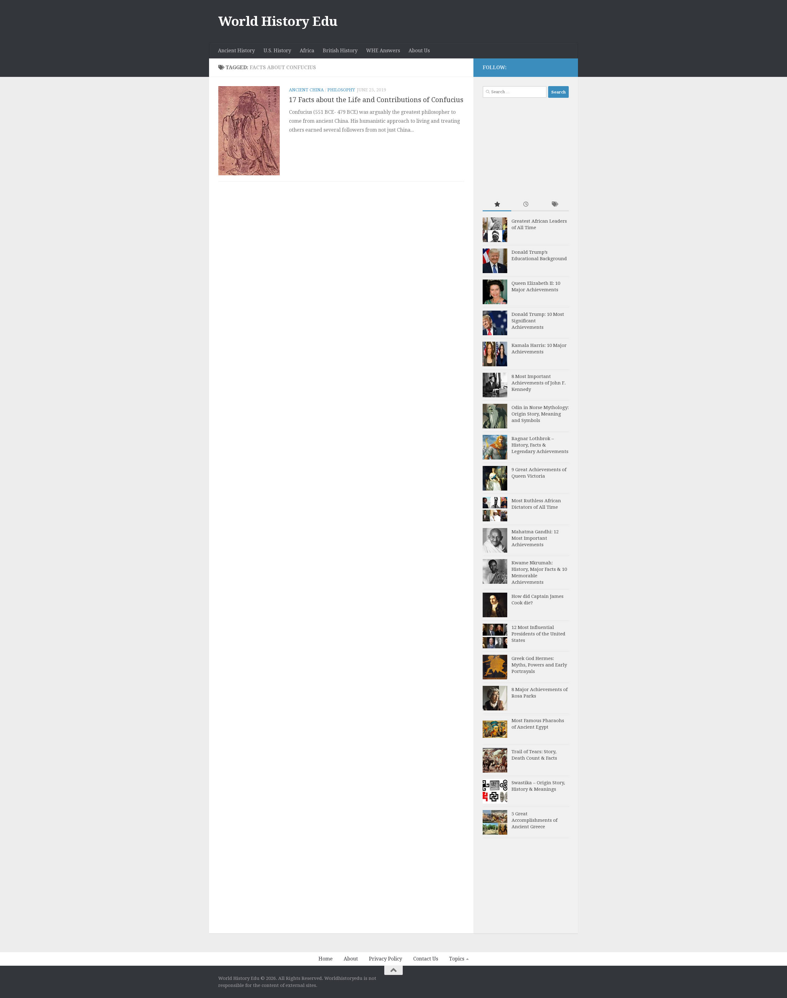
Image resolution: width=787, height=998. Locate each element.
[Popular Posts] (497, 204)
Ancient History (236, 51)
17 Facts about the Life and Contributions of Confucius (376, 100)
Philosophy (341, 89)
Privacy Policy (385, 959)
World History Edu (278, 21)
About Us (419, 51)
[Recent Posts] (525, 204)
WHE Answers (383, 51)
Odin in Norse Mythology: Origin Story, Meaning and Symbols (540, 414)
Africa (307, 51)
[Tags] (554, 204)
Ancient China (306, 89)
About (351, 959)
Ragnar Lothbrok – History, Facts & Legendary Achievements (540, 445)
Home (325, 959)
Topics (456, 959)
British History (340, 51)
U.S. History (277, 51)
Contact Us (425, 959)
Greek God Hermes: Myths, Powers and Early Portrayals (539, 665)
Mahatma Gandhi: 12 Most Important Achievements (535, 538)
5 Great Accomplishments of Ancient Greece (534, 820)
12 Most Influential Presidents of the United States (538, 634)
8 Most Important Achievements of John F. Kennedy (539, 383)
